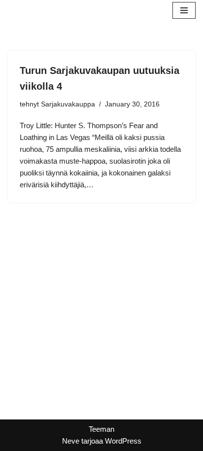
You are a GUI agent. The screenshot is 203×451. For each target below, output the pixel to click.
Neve (70, 441)
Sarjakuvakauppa (68, 104)
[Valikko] (184, 10)
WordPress (123, 441)
